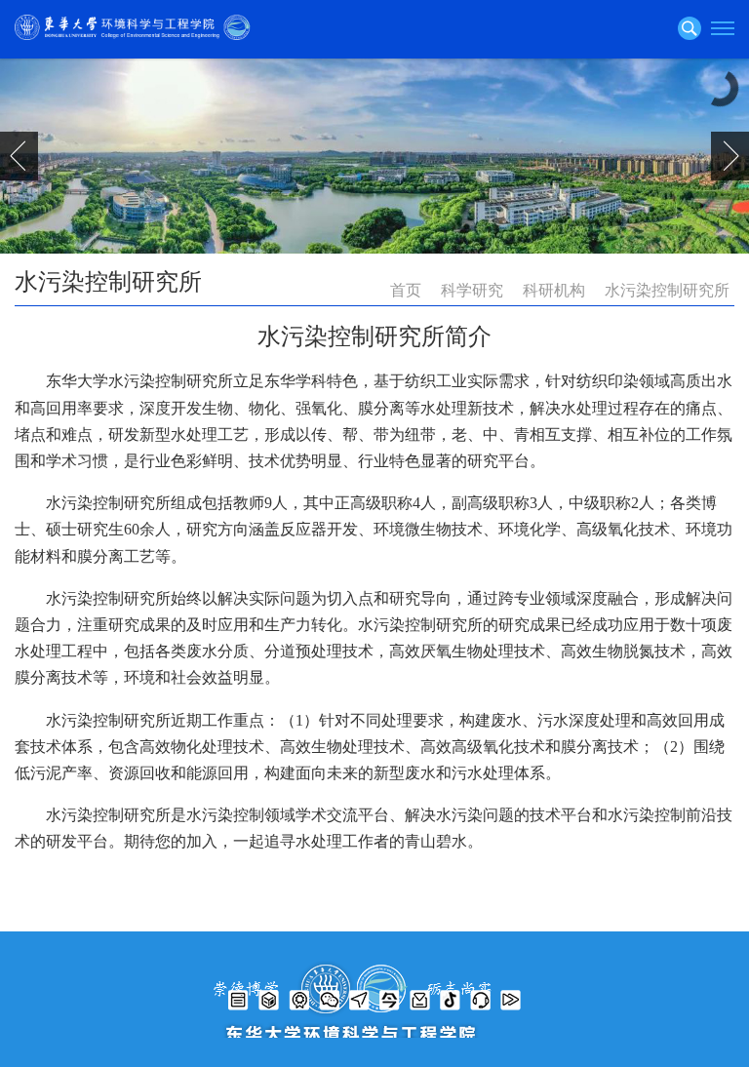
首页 (405, 290)
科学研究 (472, 290)
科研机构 (554, 290)
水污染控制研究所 (667, 290)
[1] (374, 156)
